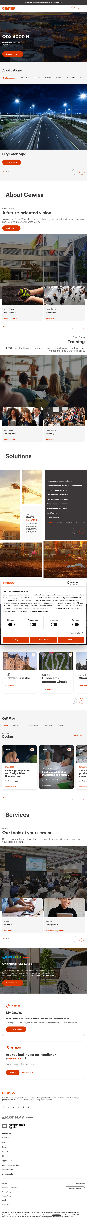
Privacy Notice (42, 611)
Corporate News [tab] (32, 725)
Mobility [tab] (61, 725)
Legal (4, 1200)
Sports (37, 78)
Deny (16, 640)
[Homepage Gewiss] (8, 8)
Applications (7, 1160)
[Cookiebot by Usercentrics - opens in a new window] (69, 583)
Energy (4, 1142)
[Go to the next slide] (82, 172)
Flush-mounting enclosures (57, 499)
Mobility (5, 1156)
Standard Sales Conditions (10, 1188)
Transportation (25, 78)
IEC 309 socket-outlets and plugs (59, 481)
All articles (78, 735)
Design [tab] (5, 725)
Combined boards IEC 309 (57, 490)
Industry (48, 78)
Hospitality (71, 78)
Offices (59, 78)
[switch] (33, 624)
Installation (6, 1138)
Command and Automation (57, 495)
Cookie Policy (67, 608)
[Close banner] (83, 583)
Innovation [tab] (17, 725)
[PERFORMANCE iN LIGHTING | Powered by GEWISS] (17, 1126)
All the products (53, 517)
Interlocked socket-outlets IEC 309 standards (64, 485)
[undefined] (81, 797)
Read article (9, 787)
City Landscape (9, 78)
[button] (3, 171)
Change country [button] (75, 1188)
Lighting (5, 1151)
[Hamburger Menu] (83, 8)
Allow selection (43, 640)
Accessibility (6, 1204)
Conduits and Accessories (57, 504)
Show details (74, 633)
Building (5, 1147)
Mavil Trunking (52, 513)
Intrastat (4, 1183)
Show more (10, 162)
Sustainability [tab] (48, 725)
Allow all (71, 640)
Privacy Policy (6, 1192)
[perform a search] (78, 8)
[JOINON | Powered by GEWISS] (17, 1117)
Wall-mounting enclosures (57, 508)
